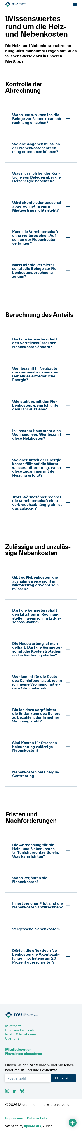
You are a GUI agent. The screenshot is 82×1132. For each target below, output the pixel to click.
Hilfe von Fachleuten (21, 1030)
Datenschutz (37, 1118)
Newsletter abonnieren (23, 1054)
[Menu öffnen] (75, 5)
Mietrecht (13, 1026)
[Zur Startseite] (29, 4)
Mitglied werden (18, 1049)
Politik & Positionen (20, 1034)
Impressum (14, 1118)
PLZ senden (63, 1078)
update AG (32, 1126)
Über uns (12, 1038)
